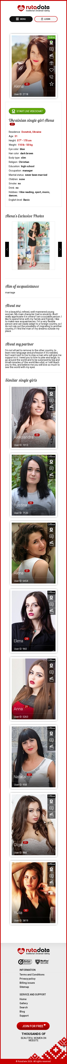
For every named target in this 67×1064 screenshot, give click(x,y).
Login (47, 19)
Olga (18, 844)
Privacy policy (27, 978)
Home (23, 999)
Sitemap (24, 987)
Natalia (20, 776)
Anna (18, 708)
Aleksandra (24, 437)
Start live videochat (30, 111)
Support (24, 1015)
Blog (22, 1011)
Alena (19, 573)
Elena (18, 641)
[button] (7, 249)
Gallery (24, 1003)
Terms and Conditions (32, 974)
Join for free (33, 1026)
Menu (23, 19)
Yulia (18, 912)
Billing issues (27, 982)
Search (24, 1007)
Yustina (20, 505)
